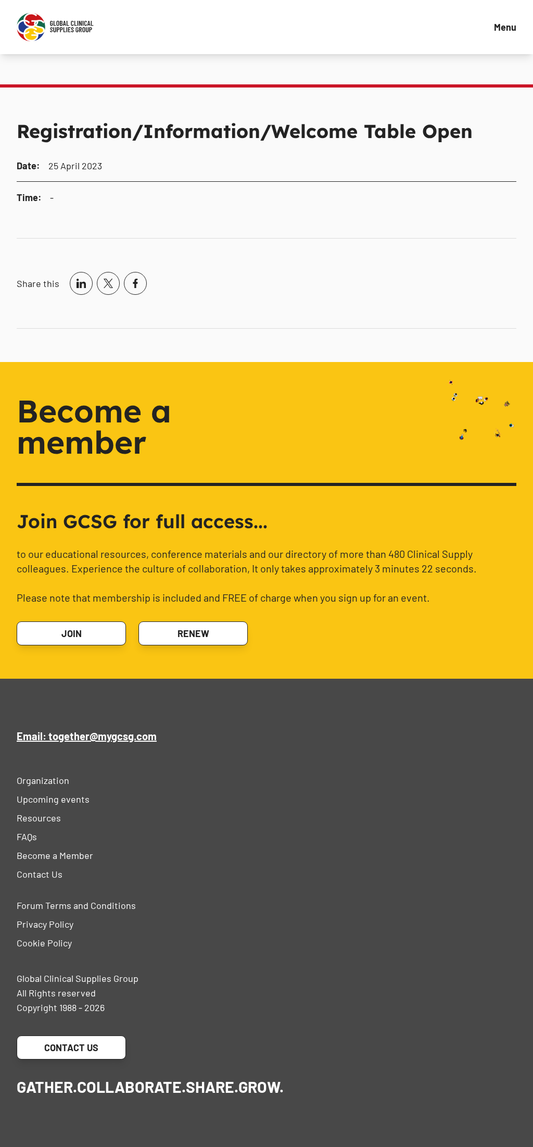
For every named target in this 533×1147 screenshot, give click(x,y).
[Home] (55, 27)
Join (71, 633)
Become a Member (55, 855)
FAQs (27, 836)
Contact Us (39, 874)
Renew (193, 633)
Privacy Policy (45, 924)
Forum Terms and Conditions (76, 905)
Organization (43, 780)
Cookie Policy (44, 943)
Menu (505, 27)
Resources (39, 818)
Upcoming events (53, 799)
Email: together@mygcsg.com (87, 736)
